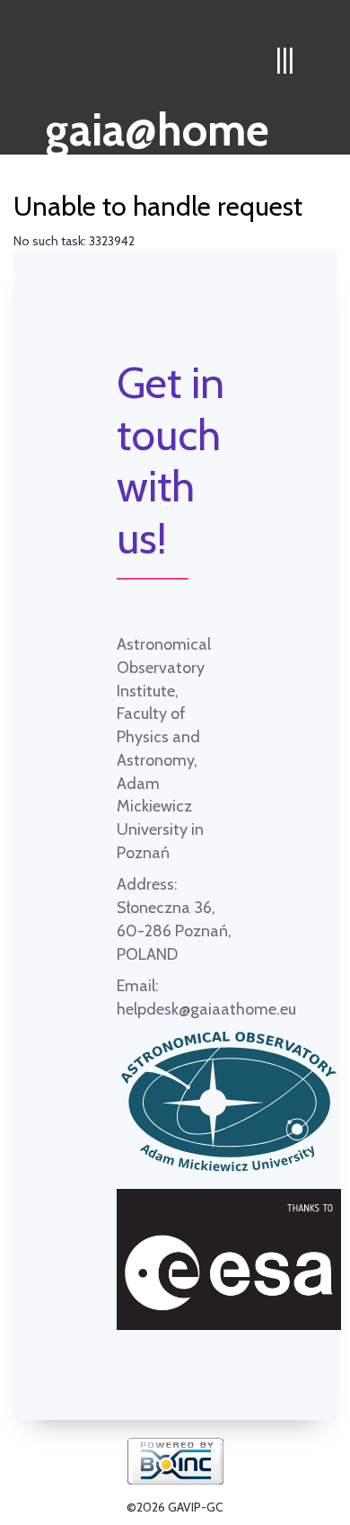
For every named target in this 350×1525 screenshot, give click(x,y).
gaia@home (157, 124)
